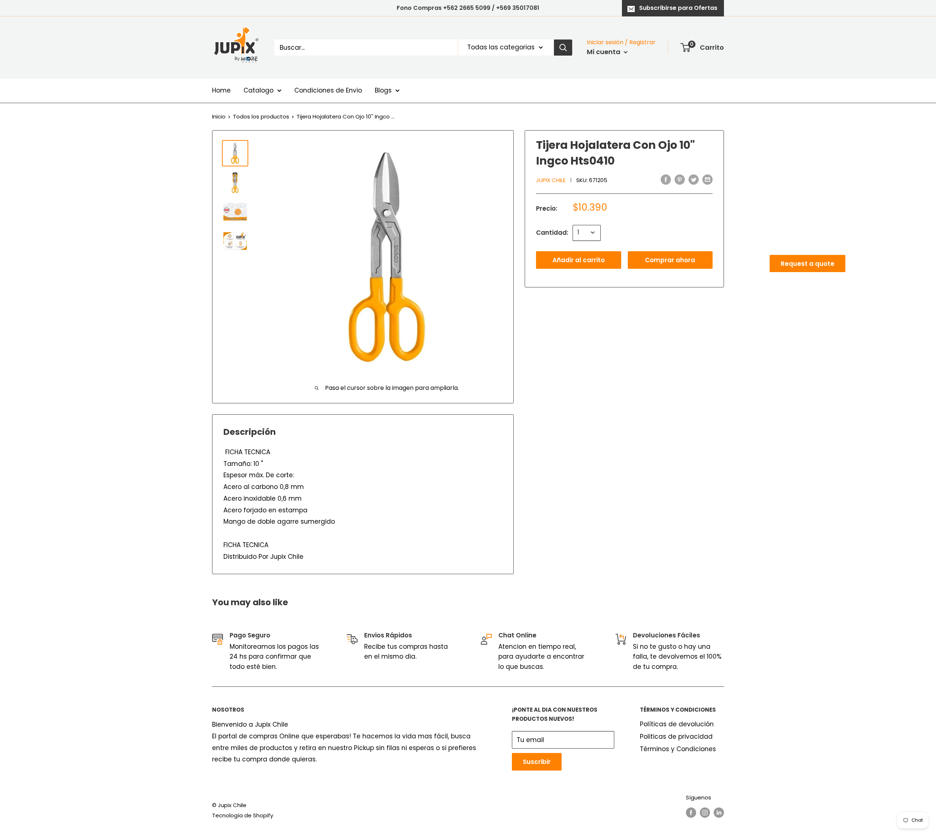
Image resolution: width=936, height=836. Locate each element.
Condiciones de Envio (328, 90)
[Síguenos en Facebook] (691, 812)
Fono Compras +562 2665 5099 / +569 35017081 (468, 8)
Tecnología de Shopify (242, 815)
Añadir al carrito (578, 259)
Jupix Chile (551, 180)
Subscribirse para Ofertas (678, 8)
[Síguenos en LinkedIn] (719, 812)
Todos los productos (261, 116)
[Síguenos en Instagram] (705, 812)
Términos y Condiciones (678, 749)
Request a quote (807, 263)
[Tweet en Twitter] (693, 179)
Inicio (219, 116)
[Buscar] (563, 47)
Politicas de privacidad (676, 736)
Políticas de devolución (677, 724)
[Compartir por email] (707, 179)
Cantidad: (552, 232)
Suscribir (537, 761)
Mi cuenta (604, 51)
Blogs (383, 90)
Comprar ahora (670, 259)
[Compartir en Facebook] (666, 179)
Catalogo (258, 90)
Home (221, 90)
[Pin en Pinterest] (680, 179)
